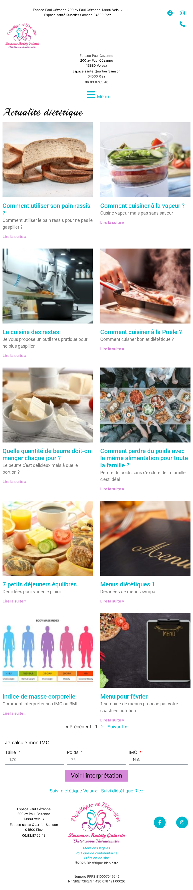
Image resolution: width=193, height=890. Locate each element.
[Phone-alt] (182, 24)
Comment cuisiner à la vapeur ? (142, 205)
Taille (11, 752)
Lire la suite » (14, 236)
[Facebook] (170, 13)
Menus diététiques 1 (127, 584)
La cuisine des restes (31, 332)
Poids (73, 752)
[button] (96, 94)
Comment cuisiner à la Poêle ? (141, 332)
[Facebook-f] (160, 822)
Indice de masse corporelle (39, 696)
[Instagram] (182, 13)
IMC (133, 752)
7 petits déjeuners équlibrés (40, 584)
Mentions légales (96, 848)
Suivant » (117, 726)
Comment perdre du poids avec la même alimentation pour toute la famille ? (144, 458)
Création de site (96, 858)
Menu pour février (124, 696)
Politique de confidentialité (97, 853)
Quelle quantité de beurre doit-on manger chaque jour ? (47, 455)
